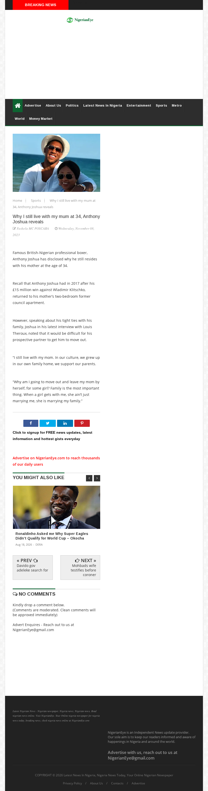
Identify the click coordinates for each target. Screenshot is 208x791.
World (20, 119)
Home (18, 200)
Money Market (41, 119)
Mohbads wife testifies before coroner (83, 570)
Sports (161, 105)
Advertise (33, 105)
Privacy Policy (72, 783)
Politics (72, 105)
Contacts (117, 783)
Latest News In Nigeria (102, 105)
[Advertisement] (104, 63)
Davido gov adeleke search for (32, 568)
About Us (53, 105)
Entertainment (139, 105)
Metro (177, 105)
